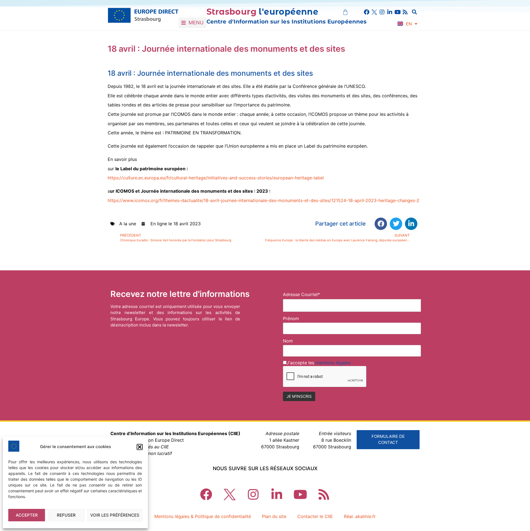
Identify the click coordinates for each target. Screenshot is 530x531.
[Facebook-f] (366, 12)
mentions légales (333, 362)
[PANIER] (345, 12)
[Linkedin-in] (390, 12)
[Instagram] (382, 12)
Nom (288, 341)
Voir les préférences (114, 515)
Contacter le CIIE (315, 516)
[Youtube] (397, 12)
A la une (127, 223)
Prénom (291, 318)
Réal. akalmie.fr (360, 516)
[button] (139, 447)
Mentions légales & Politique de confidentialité (202, 516)
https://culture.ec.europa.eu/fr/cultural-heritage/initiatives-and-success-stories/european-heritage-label (216, 178)
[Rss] (405, 12)
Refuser (66, 515)
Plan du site (274, 516)
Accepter (27, 515)
